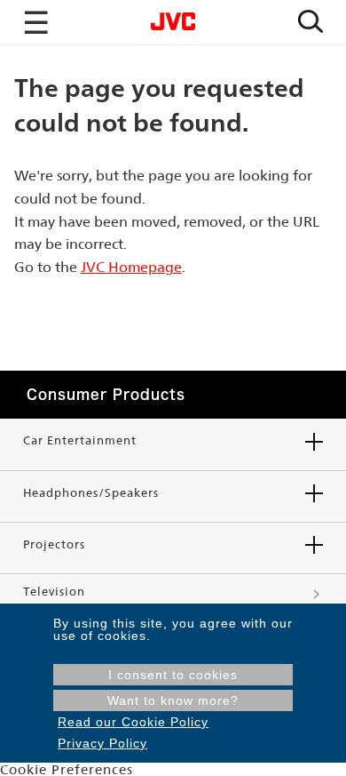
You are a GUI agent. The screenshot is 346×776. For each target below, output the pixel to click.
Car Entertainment (80, 440)
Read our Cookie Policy (133, 722)
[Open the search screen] (310, 22)
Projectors (54, 544)
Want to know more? (173, 700)
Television (54, 591)
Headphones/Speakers (91, 493)
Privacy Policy (102, 743)
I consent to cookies (173, 675)
